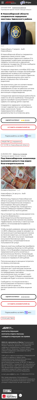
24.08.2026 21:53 (6, 154)
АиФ (2, 46)
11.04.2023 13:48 (6, 7)
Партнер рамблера (17, 390)
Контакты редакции (10, 331)
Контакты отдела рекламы (13, 334)
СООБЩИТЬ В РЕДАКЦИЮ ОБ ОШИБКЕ (16, 336)
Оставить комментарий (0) (18, 127)
